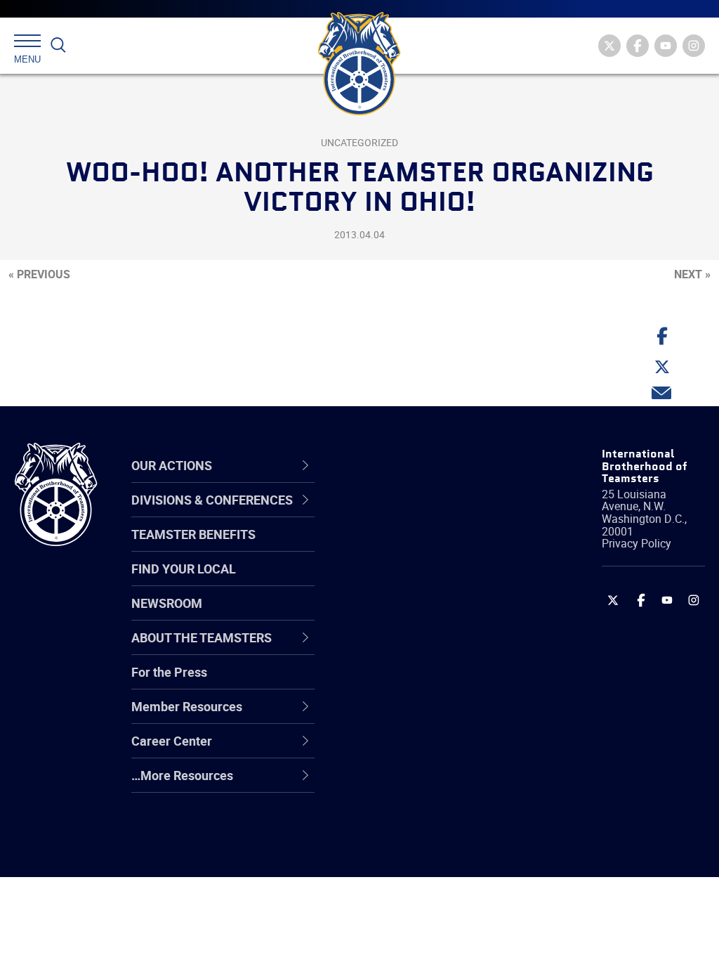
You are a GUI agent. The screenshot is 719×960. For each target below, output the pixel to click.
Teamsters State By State (436, 513)
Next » (692, 274)
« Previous (39, 274)
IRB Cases (392, 682)
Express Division (409, 716)
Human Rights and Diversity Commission (424, 817)
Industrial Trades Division (433, 851)
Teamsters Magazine (423, 547)
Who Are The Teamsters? (435, 513)
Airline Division (404, 513)
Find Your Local (183, 568)
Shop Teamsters (410, 581)
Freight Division (406, 783)
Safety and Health (414, 581)
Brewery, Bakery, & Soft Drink (429, 581)
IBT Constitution (409, 648)
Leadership (395, 547)
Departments (400, 615)
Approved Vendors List (427, 648)
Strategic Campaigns (422, 547)
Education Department (426, 547)
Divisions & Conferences (407, 465)
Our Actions (404, 465)
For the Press (169, 671)
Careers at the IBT (414, 547)
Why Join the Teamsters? (435, 513)
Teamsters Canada (417, 615)
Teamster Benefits (193, 534)
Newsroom (166, 603)
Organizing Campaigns (427, 513)
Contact (386, 513)
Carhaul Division (409, 648)
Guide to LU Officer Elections (416, 682)
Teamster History (412, 581)
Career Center (412, 465)
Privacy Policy (636, 543)
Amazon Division (410, 547)
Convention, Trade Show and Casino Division (432, 682)
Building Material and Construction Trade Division (422, 615)
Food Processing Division (433, 750)
